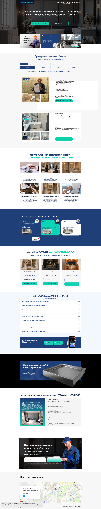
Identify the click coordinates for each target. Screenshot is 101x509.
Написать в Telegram (58, 343)
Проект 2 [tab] (31, 64)
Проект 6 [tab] (61, 64)
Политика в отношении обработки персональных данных (72, 506)
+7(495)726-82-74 (65, 2)
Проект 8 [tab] (77, 64)
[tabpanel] (50, 92)
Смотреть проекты (75, 46)
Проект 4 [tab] (46, 64)
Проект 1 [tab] (23, 64)
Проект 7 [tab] (69, 64)
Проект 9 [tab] (27, 67)
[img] (58, 2)
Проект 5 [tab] (54, 64)
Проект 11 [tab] (58, 67)
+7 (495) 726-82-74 (28, 488)
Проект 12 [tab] (73, 67)
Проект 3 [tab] (39, 64)
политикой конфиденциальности (53, 463)
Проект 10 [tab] (43, 67)
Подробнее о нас (76, 35)
